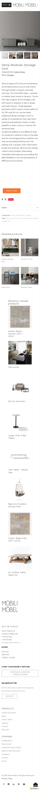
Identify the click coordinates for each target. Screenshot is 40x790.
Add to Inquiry (11, 191)
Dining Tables (7, 720)
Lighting (5, 723)
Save (11, 199)
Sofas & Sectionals (9, 713)
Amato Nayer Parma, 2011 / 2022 (15, 333)
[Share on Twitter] (5, 199)
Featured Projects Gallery (11, 748)
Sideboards (20, 215)
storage (35, 218)
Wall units (5, 730)
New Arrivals (6, 744)
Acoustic (5, 758)
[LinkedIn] (14, 784)
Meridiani (10, 75)
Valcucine (13, 367)
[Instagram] (8, 784)
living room (15, 218)
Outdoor (5, 726)
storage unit (6, 221)
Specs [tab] (4, 208)
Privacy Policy (7, 779)
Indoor (12, 215)
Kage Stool (6, 287)
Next (37, 31)
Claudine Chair (27, 259)
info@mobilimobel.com (11, 642)
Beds (4, 716)
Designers (6, 754)
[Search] (38, 4)
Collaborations (7, 741)
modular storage (26, 218)
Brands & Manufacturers (11, 751)
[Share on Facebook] (2, 199)
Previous (2, 31)
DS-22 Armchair (16, 401)
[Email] (24, 784)
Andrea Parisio (19, 72)
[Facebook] (3, 784)
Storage (28, 215)
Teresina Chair (26, 287)
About (4, 761)
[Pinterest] (19, 784)
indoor (8, 218)
